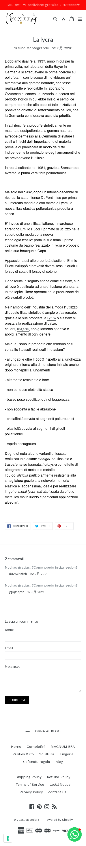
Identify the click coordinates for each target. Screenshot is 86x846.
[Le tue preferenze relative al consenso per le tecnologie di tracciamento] (8, 838)
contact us (57, 792)
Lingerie (66, 754)
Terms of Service (30, 784)
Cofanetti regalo (36, 762)
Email (9, 648)
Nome (9, 629)
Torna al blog (46, 731)
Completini (36, 746)
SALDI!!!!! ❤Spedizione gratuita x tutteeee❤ (43, 5)
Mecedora (32, 819)
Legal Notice (60, 784)
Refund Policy (58, 777)
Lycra (51, 318)
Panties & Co (23, 754)
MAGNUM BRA (63, 746)
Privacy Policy (31, 792)
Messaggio (12, 666)
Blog (59, 762)
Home (16, 746)
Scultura (46, 754)
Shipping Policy (28, 777)
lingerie (23, 329)
